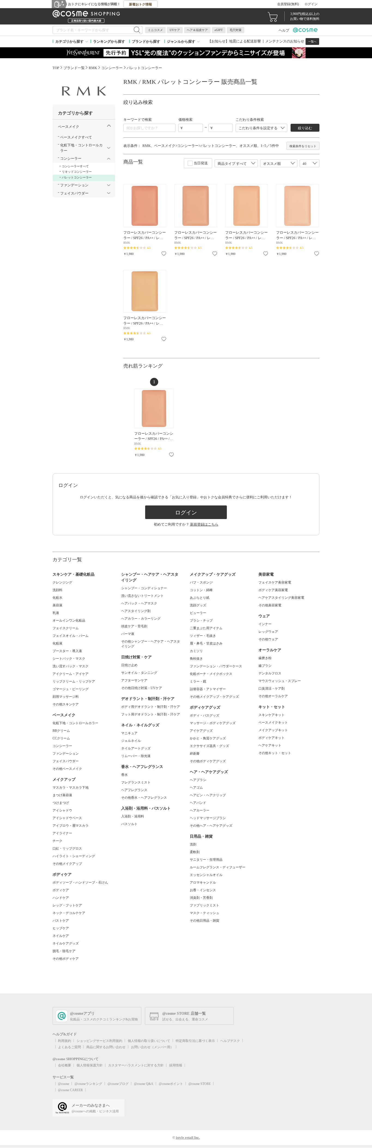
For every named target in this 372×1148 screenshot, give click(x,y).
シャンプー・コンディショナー (144, 588)
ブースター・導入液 (67, 651)
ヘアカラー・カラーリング (140, 619)
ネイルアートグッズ (136, 748)
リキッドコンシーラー (77, 171)
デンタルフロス (269, 673)
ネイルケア (61, 936)
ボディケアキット (271, 738)
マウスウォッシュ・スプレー (279, 681)
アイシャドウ (62, 810)
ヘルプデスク (230, 1041)
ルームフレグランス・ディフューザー (217, 867)
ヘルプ (284, 30)
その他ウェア (268, 639)
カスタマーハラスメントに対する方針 (136, 1065)
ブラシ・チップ (201, 620)
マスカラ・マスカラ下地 (71, 787)
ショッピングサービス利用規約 (99, 1041)
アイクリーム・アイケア (71, 674)
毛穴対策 (236, 30)
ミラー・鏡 (198, 681)
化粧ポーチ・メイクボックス (211, 674)
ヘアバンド (198, 803)
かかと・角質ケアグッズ (208, 738)
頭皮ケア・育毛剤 (134, 626)
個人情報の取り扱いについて (149, 1041)
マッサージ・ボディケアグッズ (213, 723)
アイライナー (62, 833)
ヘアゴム (196, 787)
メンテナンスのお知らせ (284, 41)
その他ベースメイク (67, 769)
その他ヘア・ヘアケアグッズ (211, 826)
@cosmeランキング (88, 1084)
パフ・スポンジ (201, 582)
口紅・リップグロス (67, 848)
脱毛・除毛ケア (64, 951)
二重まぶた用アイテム (206, 628)
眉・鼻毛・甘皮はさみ (206, 643)
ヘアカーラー (199, 810)
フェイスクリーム (66, 628)
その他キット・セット (274, 753)
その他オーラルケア (273, 696)
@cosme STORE (199, 1084)
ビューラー (198, 613)
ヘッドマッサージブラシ (208, 818)
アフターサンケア (134, 680)
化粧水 (57, 598)
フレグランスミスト (136, 782)
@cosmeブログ (118, 1084)
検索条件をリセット (302, 146)
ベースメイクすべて (76, 137)
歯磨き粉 (265, 658)
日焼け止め (129, 665)
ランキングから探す (109, 41)
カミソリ (196, 651)
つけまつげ (61, 803)
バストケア (61, 920)
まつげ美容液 (62, 795)
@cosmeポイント (171, 1084)
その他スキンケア (66, 704)
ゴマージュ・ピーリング (71, 689)
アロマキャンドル (203, 882)
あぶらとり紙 (199, 598)
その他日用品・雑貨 (204, 920)
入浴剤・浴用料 (132, 816)
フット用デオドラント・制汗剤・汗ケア (150, 714)
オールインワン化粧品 (69, 620)
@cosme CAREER (70, 1090)
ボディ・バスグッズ (204, 715)
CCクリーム (61, 738)
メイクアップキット (273, 730)
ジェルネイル (131, 741)
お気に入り (163, 253)
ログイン (311, 4)
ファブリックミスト (204, 905)
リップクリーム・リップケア (74, 681)
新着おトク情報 (140, 4)
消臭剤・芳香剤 (201, 898)
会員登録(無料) (288, 4)
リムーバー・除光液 (136, 756)
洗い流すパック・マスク (71, 666)
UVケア (175, 30)
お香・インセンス (203, 890)
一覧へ (312, 41)
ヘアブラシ (198, 780)
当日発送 (201, 163)
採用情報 (175, 1065)
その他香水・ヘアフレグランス (144, 798)
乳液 (56, 613)
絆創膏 (195, 753)
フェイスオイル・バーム (71, 636)
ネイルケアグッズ (66, 943)
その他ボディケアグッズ (208, 761)
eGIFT (219, 30)
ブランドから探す (146, 41)
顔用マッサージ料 (66, 697)
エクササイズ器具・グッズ (209, 746)
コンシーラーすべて (75, 166)
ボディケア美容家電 (273, 590)
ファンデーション (66, 753)
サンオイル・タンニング (139, 673)
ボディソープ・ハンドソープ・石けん (80, 882)
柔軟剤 (195, 852)
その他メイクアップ (67, 864)
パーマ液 (127, 634)
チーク (57, 841)
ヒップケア (61, 928)
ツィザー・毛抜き (203, 636)
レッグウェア (268, 632)
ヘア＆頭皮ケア (197, 30)
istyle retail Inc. (188, 1137)
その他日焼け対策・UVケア (141, 688)
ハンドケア (61, 898)
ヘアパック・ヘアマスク (139, 603)
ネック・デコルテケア (69, 913)
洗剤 (193, 844)
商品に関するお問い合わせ (106, 1047)
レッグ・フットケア (67, 905)
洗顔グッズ (198, 605)
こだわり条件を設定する (258, 128)
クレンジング (62, 582)
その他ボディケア (66, 959)
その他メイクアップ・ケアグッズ (214, 697)
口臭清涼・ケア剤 (271, 688)
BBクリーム (61, 731)
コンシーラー (62, 746)
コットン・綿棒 (201, 590)
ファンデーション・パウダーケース (216, 666)
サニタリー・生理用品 (206, 860)
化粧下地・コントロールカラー (75, 723)
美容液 (57, 605)
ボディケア (61, 890)
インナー (265, 624)
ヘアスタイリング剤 (136, 611)
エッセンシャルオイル (206, 875)
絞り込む (305, 128)
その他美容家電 (269, 605)
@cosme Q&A (143, 1084)
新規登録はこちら (204, 524)
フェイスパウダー (66, 761)
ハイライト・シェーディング (74, 856)
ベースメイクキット (273, 722)
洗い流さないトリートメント (142, 596)
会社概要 (64, 1065)
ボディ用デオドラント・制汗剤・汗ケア (150, 707)
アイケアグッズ (201, 731)
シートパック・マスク (69, 659)
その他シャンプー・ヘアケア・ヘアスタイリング (150, 644)
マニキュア (129, 733)
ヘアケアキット (269, 745)
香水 (124, 775)
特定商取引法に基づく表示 (195, 1041)
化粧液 (57, 643)
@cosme (63, 1084)
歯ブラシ (265, 666)
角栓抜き (196, 659)
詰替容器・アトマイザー (208, 689)
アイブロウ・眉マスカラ (71, 826)
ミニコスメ (155, 30)
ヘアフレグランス (134, 790)
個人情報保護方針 (90, 1065)
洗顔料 (57, 590)
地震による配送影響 (245, 41)
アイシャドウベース (67, 818)
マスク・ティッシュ (204, 913)
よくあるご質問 (69, 1047)
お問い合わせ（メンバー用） (152, 1047)
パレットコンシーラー (77, 177)
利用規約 (64, 1041)
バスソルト (129, 824)
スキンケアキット (271, 715)
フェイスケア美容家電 (274, 582)
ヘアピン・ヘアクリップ (208, 795)
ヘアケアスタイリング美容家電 (281, 598)
